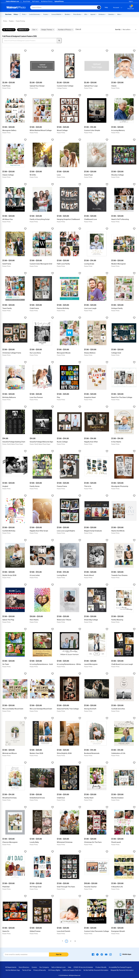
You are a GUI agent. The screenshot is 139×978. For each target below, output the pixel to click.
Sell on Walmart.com (58, 967)
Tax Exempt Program (124, 967)
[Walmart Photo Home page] (16, 7)
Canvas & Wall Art (56, 14)
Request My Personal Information (122, 970)
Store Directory (24, 967)
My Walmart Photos (47, 1)
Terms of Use (26, 970)
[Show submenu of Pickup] (19, 14)
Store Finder (26, 1)
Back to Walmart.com (12, 1)
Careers (34, 967)
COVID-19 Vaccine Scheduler (83, 967)
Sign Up (58, 954)
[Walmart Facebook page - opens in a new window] (93, 954)
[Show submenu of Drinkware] (105, 14)
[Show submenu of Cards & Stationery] (40, 14)
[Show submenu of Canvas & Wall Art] (62, 14)
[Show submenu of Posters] (48, 14)
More (118, 14)
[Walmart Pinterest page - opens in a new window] (102, 954)
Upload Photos (59, 1)
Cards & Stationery (34, 14)
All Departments (10, 967)
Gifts (85, 14)
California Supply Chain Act (72, 970)
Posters (45, 14)
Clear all (78, 29)
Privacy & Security (39, 970)
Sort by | (118, 29)
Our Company (44, 967)
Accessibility (113, 967)
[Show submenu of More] (121, 14)
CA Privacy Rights (54, 970)
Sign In (131, 1)
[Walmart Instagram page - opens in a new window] (110, 954)
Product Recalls (101, 967)
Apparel (92, 14)
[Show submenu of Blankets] (70, 14)
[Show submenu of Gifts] (88, 14)
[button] (15, 51)
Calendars (111, 14)
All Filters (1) (10, 30)
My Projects (35, 1)
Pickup (16, 14)
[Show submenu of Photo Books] (81, 14)
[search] (59, 40)
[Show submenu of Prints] (26, 14)
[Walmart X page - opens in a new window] (97, 954)
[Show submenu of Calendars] (114, 14)
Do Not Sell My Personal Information (96, 970)
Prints (24, 14)
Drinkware (102, 14)
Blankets (67, 14)
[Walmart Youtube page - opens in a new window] (106, 954)
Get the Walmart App (13, 970)
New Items (8, 14)
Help (106, 7)
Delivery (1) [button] (22, 30)
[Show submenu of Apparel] (96, 14)
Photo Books (77, 14)
